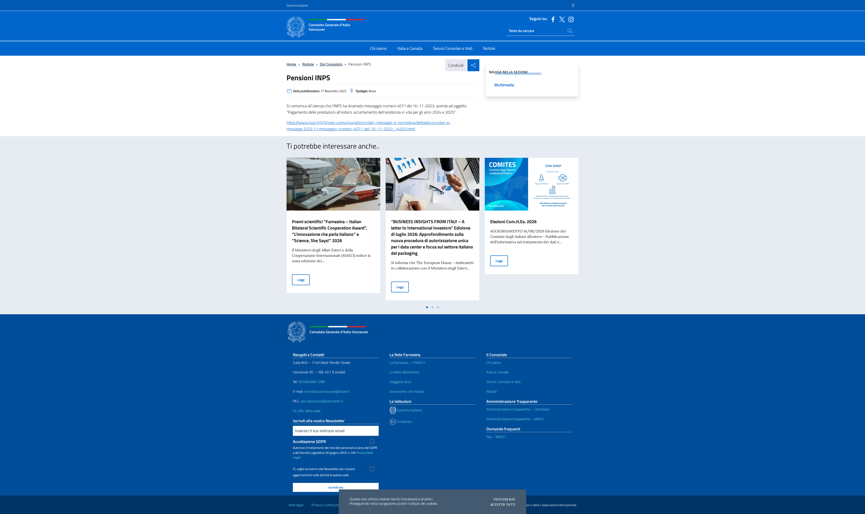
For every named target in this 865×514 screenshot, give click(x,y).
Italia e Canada (497, 372)
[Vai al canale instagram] (569, 19)
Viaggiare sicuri (400, 381)
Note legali (296, 504)
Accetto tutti (503, 504)
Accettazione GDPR (309, 441)
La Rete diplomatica (404, 372)
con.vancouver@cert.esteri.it (321, 401)
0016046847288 (311, 381)
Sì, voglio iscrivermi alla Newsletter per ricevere (324, 468)
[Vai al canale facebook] (551, 19)
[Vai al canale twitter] (560, 19)
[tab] (427, 307)
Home (291, 64)
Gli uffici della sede (307, 410)
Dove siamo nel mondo (406, 391)
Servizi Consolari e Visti (503, 381)
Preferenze (504, 499)
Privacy (361, 452)
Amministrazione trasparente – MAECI (515, 419)
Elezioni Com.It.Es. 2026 (513, 221)
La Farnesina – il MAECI (407, 362)
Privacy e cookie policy (327, 504)
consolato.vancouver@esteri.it (327, 391)
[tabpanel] (333, 230)
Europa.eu (404, 421)
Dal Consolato (331, 64)
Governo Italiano (297, 5)
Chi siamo (493, 362)
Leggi (303, 279)
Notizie (308, 64)
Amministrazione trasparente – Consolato (517, 409)
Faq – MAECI (496, 436)
